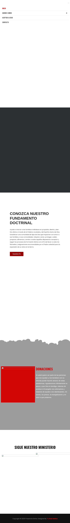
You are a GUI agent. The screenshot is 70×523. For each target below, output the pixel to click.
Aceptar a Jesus (7, 18)
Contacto (5, 22)
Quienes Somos (7, 13)
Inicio (4, 8)
